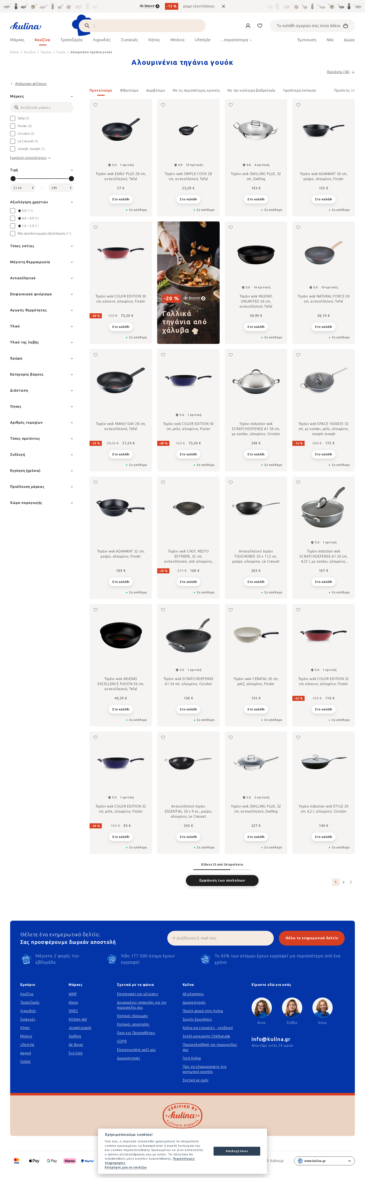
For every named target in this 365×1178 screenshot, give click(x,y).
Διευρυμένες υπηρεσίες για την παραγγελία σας (141, 1005)
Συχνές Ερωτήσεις (197, 1019)
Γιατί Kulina (192, 1058)
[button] (222, 92)
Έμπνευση (307, 40)
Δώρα (349, 40)
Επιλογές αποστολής (133, 1024)
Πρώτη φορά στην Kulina (203, 1011)
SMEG (73, 1011)
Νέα (330, 40)
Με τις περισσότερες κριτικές (196, 90)
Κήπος (25, 1028)
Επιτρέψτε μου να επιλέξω (126, 1167)
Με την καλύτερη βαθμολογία (251, 90)
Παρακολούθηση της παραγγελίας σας (210, 1047)
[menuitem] (17, 41)
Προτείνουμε (101, 90)
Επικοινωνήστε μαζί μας (136, 1050)
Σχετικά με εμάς (196, 1080)
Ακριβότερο (155, 90)
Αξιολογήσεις (193, 994)
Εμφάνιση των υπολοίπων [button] (222, 880)
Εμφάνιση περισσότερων (28, 158)
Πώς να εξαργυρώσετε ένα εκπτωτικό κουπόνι (205, 1069)
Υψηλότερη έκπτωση (299, 90)
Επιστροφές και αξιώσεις (137, 994)
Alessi (73, 1002)
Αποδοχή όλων (237, 1151)
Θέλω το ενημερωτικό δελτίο (312, 938)
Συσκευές (27, 1019)
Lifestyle (27, 1045)
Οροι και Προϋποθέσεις (136, 1033)
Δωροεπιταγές (128, 1058)
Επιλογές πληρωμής (132, 1016)
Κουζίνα (27, 994)
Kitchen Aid (78, 1019)
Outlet (25, 1062)
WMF (73, 994)
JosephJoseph (80, 1028)
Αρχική (25, 1053)
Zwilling (75, 1036)
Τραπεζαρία (29, 1002)
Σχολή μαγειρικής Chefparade (206, 1036)
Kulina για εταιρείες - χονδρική (208, 1028)
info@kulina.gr (271, 1039)
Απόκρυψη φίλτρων (31, 84)
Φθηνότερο (129, 90)
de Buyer (76, 1045)
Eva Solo (76, 1053)
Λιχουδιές (28, 1011)
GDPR (122, 1041)
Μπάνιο (26, 1036)
